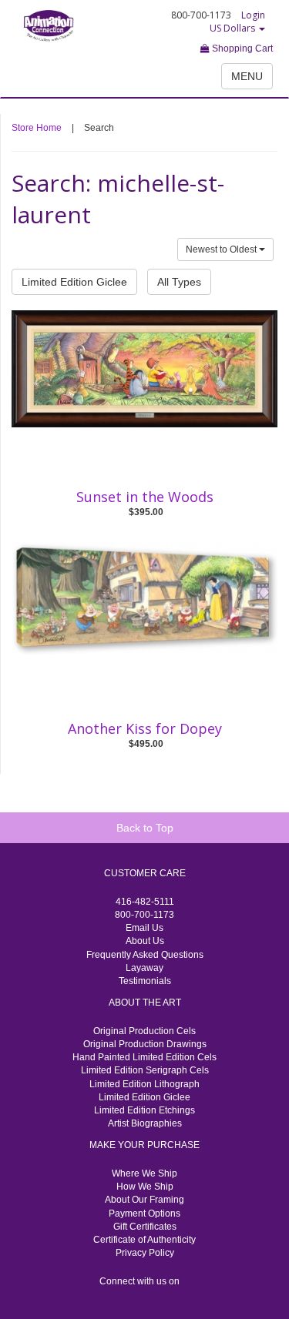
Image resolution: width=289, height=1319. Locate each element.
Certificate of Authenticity (144, 1239)
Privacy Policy (145, 1252)
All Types (179, 282)
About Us (145, 941)
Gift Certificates (144, 1226)
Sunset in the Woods (144, 496)
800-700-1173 (144, 914)
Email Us (144, 927)
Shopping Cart (241, 48)
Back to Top (144, 828)
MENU (247, 76)
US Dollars (233, 28)
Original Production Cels (144, 1031)
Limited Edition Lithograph (144, 1084)
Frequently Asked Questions (144, 954)
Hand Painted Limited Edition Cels (144, 1057)
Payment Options (144, 1213)
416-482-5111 (145, 901)
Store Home (37, 127)
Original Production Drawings (145, 1044)
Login (253, 15)
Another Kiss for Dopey (145, 728)
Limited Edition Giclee (74, 282)
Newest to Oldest (222, 249)
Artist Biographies (145, 1123)
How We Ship (144, 1186)
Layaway (144, 967)
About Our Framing (144, 1199)
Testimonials (145, 981)
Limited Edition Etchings (144, 1110)
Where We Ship (144, 1173)
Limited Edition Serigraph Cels (145, 1070)
